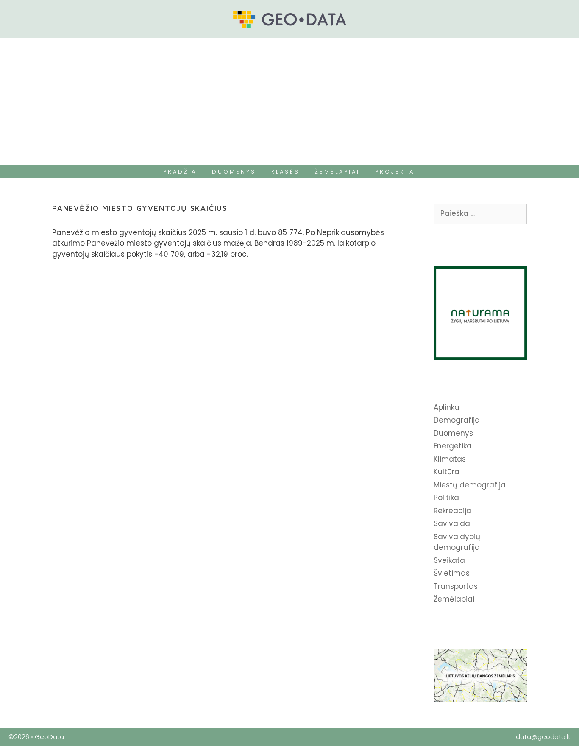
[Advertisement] (289, 101)
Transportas (456, 586)
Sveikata (449, 560)
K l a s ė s (284, 172)
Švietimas (452, 573)
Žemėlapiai (454, 599)
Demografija (457, 420)
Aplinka (446, 407)
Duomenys (453, 433)
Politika (446, 498)
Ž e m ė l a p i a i (336, 172)
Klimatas (450, 459)
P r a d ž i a (179, 172)
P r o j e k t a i (395, 172)
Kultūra (446, 472)
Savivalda (452, 523)
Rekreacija (452, 511)
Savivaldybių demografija (457, 542)
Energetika (453, 446)
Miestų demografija (470, 485)
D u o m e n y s (233, 172)
